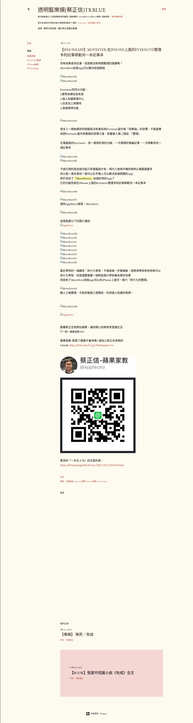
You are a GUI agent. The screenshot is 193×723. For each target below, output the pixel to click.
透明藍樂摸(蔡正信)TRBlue (72, 9)
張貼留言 (69, 640)
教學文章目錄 (50, 28)
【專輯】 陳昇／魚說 (76, 634)
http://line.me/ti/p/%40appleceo (91, 345)
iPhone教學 (33, 64)
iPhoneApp (33, 68)
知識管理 (31, 56)
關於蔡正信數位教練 (67, 28)
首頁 (40, 28)
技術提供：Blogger (99, 713)
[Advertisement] (111, 593)
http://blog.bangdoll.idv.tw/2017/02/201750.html (92, 465)
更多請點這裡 (117, 17)
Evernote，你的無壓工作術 (89, 23)
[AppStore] (67, 225)
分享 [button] (29, 43)
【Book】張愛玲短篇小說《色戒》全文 (102, 672)
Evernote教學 (34, 60)
